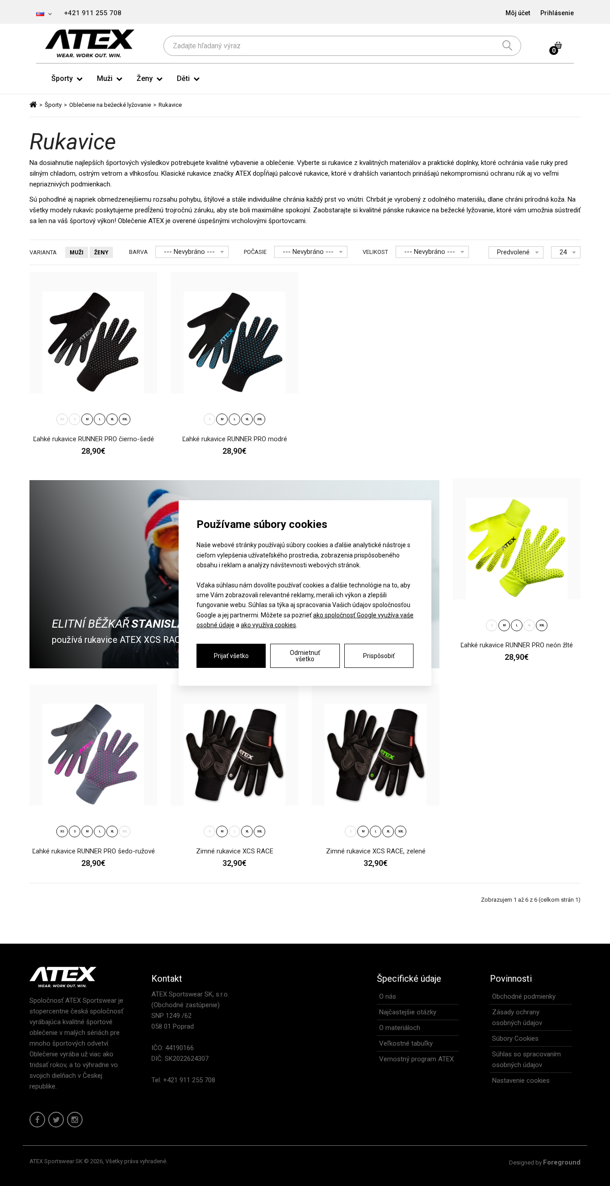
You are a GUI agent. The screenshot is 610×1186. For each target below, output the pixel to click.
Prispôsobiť (379, 655)
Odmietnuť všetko (305, 656)
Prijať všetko (231, 655)
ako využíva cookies (268, 625)
